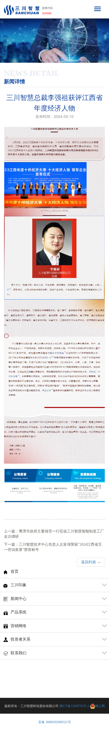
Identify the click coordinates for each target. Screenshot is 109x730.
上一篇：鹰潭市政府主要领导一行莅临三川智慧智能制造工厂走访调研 (54, 534)
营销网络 (18, 626)
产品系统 (18, 612)
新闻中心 (18, 599)
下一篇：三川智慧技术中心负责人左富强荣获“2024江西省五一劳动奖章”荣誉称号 (53, 547)
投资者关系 (20, 639)
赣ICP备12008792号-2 (74, 706)
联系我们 (18, 653)
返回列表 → (91, 562)
